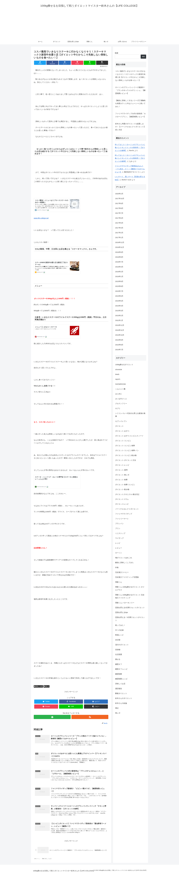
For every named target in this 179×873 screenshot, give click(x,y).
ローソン (118, 553)
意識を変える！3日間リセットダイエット (130, 618)
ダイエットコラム (122, 499)
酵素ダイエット (121, 693)
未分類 (117, 640)
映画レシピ (119, 635)
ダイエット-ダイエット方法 (125, 460)
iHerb (117, 374)
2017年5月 (119, 223)
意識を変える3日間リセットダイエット (130, 608)
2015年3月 (119, 311)
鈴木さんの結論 (121, 703)
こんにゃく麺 (120, 389)
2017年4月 (119, 228)
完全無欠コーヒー (122, 572)
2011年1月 (119, 320)
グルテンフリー (121, 404)
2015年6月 (119, 296)
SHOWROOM (120, 384)
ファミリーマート (122, 519)
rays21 (117, 379)
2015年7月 (119, 291)
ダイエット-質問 (121, 470)
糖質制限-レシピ (121, 679)
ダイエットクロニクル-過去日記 (127, 494)
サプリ (117, 408)
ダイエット (119, 426)
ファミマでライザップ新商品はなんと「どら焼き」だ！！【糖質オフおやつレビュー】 (130, 169)
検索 (116, 53)
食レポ (47, 686)
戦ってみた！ (120, 625)
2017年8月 (119, 208)
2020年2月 (119, 194)
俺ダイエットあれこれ (123, 558)
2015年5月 (119, 301)
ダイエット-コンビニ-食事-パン (127, 450)
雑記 (117, 708)
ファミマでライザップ (123, 514)
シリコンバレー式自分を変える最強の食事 (130, 414)
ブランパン (119, 524)
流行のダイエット (122, 645)
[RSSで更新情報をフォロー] (89, 717)
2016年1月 (119, 277)
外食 (117, 567)
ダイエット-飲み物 (122, 489)
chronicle (118, 369)
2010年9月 (119, 340)
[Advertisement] (89, 25)
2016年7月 (119, 262)
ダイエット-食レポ (122, 475)
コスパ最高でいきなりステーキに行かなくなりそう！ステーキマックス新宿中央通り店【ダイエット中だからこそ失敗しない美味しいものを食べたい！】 (130, 75)
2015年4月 (119, 306)
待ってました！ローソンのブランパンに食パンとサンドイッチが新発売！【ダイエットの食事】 (130, 148)
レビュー (118, 548)
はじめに (118, 394)
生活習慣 (118, 654)
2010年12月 (119, 325)
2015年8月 (119, 286)
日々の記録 (119, 630)
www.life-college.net (41, 218)
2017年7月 (119, 213)
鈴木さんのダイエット (123, 698)
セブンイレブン (121, 421)
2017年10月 (119, 199)
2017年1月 (119, 238)
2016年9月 (119, 252)
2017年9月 (119, 203)
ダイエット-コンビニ (123, 441)
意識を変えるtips (121, 612)
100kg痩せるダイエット (124, 365)
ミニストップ (120, 533)
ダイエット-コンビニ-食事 (125, 446)
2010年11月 (119, 330)
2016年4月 (119, 267)
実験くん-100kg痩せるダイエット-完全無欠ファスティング (129, 596)
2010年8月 (119, 345)
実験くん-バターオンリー (124, 603)
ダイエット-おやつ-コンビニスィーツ (129, 436)
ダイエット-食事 (121, 480)
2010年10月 (119, 335)
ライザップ (119, 538)
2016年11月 (119, 247)
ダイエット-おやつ (122, 431)
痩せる (117, 659)
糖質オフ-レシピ (121, 669)
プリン (117, 528)
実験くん (118, 582)
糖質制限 (118, 674)
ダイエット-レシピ (122, 465)
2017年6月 (119, 218)
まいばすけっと (121, 399)
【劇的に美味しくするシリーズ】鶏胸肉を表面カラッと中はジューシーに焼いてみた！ (130, 103)
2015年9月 (119, 281)
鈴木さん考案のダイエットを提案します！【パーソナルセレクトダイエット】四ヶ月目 (130, 127)
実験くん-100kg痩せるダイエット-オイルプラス (129, 588)
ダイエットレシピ (122, 504)
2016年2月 (119, 272)
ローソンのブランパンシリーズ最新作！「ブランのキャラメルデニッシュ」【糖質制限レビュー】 (130, 90)
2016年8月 (119, 257)
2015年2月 (119, 315)
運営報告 (118, 689)
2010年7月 (119, 350)
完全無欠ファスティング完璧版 (127, 577)
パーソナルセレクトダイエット (127, 509)
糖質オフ (118, 664)
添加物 (117, 650)
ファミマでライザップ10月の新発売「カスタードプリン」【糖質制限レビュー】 (130, 115)
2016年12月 (119, 242)
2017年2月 (119, 233)
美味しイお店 (39, 686)
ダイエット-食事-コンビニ (125, 485)
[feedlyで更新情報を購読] (52, 717)
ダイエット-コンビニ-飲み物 (125, 455)
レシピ (117, 543)
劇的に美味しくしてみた (124, 563)
